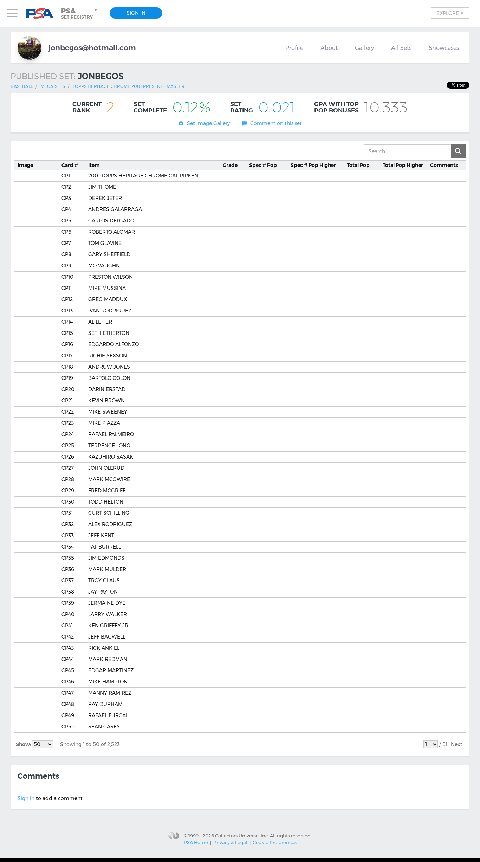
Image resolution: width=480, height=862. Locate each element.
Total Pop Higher (403, 165)
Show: (24, 744)
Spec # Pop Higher (313, 165)
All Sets (401, 47)
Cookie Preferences (275, 842)
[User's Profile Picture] (29, 48)
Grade (230, 165)
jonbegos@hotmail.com (92, 47)
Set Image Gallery (208, 123)
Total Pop (358, 165)
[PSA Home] (42, 13)
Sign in (26, 798)
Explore (450, 13)
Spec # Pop (263, 165)
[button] (80, 13)
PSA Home (196, 842)
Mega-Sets (52, 86)
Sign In (136, 13)
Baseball (22, 86)
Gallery (364, 47)
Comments (444, 165)
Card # (69, 165)
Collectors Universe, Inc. (242, 835)
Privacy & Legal (230, 842)
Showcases (444, 47)
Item (94, 165)
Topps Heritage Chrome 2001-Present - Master (128, 86)
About (329, 47)
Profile (294, 47)
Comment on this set (276, 123)
